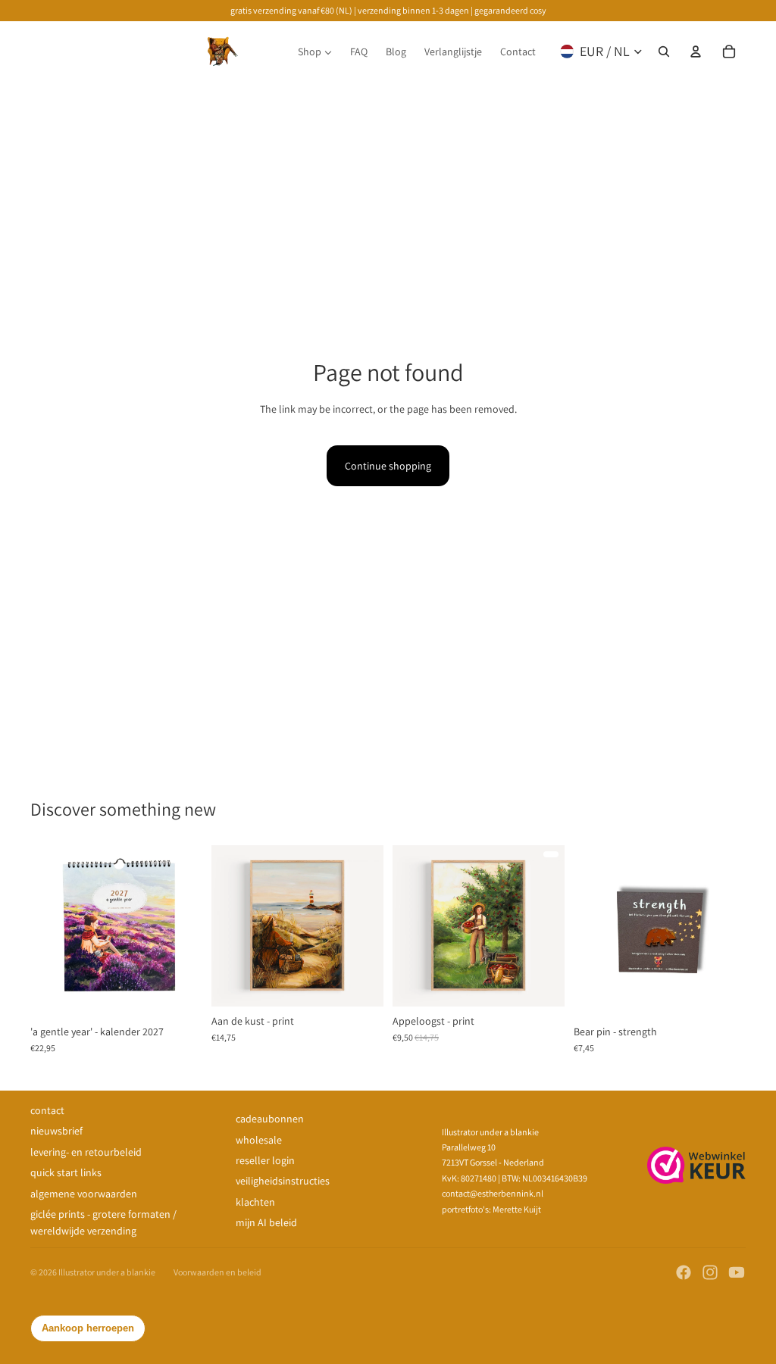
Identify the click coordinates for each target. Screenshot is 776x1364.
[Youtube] (737, 1272)
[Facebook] (683, 1272)
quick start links (66, 1172)
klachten (255, 1202)
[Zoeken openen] (664, 51)
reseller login (265, 1160)
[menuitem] (314, 51)
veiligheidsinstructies (283, 1181)
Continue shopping (388, 466)
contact (47, 1110)
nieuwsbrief (56, 1131)
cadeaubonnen (270, 1118)
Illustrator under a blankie (106, 1272)
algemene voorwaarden (83, 1193)
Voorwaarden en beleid (217, 1272)
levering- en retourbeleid (86, 1152)
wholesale (259, 1140)
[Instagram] (710, 1272)
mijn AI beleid (266, 1222)
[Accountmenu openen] (695, 51)
